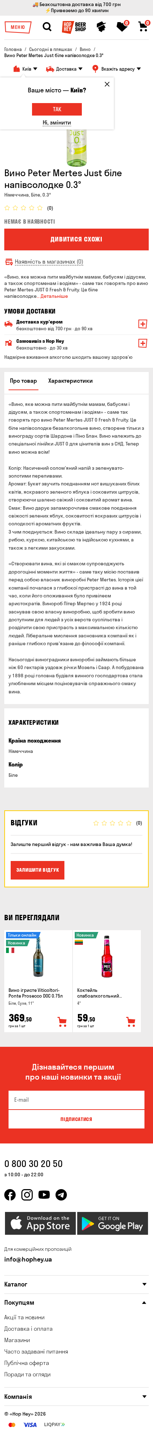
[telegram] (61, 1195)
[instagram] (27, 1195)
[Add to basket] (62, 1022)
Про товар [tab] (23, 380)
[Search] (47, 26)
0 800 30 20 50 (33, 1163)
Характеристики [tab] (70, 380)
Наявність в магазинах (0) (49, 261)
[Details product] (38, 956)
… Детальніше (52, 296)
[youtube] (44, 1195)
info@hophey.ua (28, 1259)
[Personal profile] (101, 26)
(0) (50, 208)
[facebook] (10, 1195)
